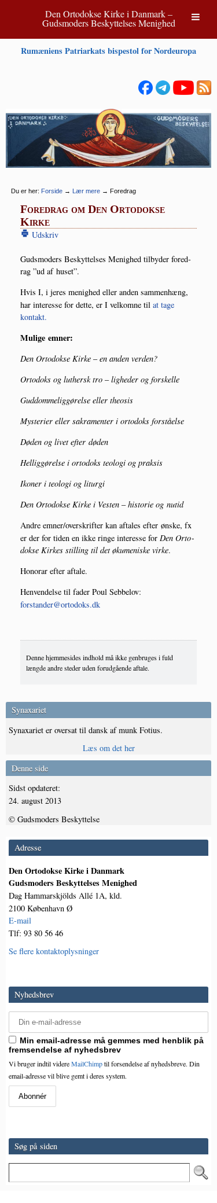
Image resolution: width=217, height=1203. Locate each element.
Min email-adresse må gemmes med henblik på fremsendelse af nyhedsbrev (106, 1045)
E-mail (20, 920)
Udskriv (44, 234)
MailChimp (86, 1063)
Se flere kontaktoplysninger (54, 951)
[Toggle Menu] (195, 17)
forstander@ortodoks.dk (60, 604)
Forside (51, 190)
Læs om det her (109, 747)
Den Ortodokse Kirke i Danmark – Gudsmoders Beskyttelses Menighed (108, 18)
